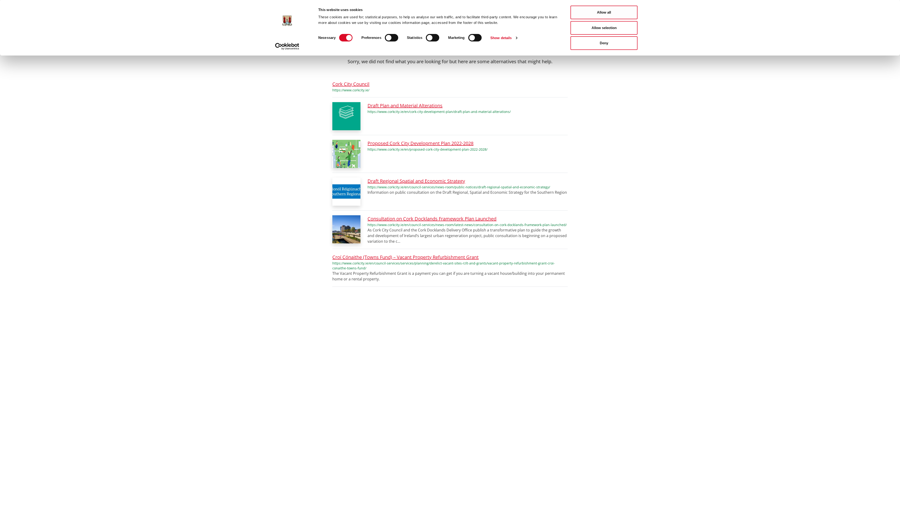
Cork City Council (350, 84)
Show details (501, 38)
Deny (604, 43)
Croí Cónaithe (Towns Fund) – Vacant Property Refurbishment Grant (405, 257)
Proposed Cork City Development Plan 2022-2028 (420, 143)
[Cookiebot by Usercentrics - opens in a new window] (287, 46)
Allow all (604, 12)
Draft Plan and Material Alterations (405, 105)
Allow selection (604, 28)
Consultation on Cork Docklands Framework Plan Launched (432, 219)
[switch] (391, 37)
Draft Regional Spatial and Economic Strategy (416, 181)
